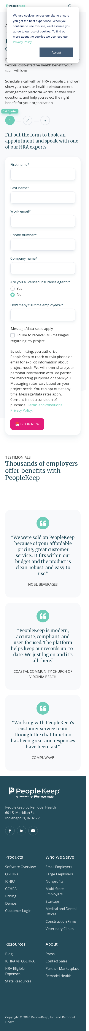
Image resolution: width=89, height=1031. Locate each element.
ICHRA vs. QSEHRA (20, 961)
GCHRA (11, 888)
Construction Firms (61, 921)
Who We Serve (60, 857)
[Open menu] (78, 6)
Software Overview (20, 866)
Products (14, 857)
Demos (11, 903)
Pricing (10, 896)
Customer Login (18, 910)
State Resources (18, 981)
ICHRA (10, 881)
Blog (9, 953)
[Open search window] (70, 6)
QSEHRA (12, 874)
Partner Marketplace (62, 968)
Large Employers (59, 874)
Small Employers (59, 866)
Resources (15, 944)
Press (50, 953)
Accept (56, 52)
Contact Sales (56, 961)
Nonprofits (55, 881)
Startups (53, 901)
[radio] (42, 288)
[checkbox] (42, 291)
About (52, 944)
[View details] (10, 830)
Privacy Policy (22, 42)
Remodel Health (58, 975)
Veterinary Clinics (60, 928)
